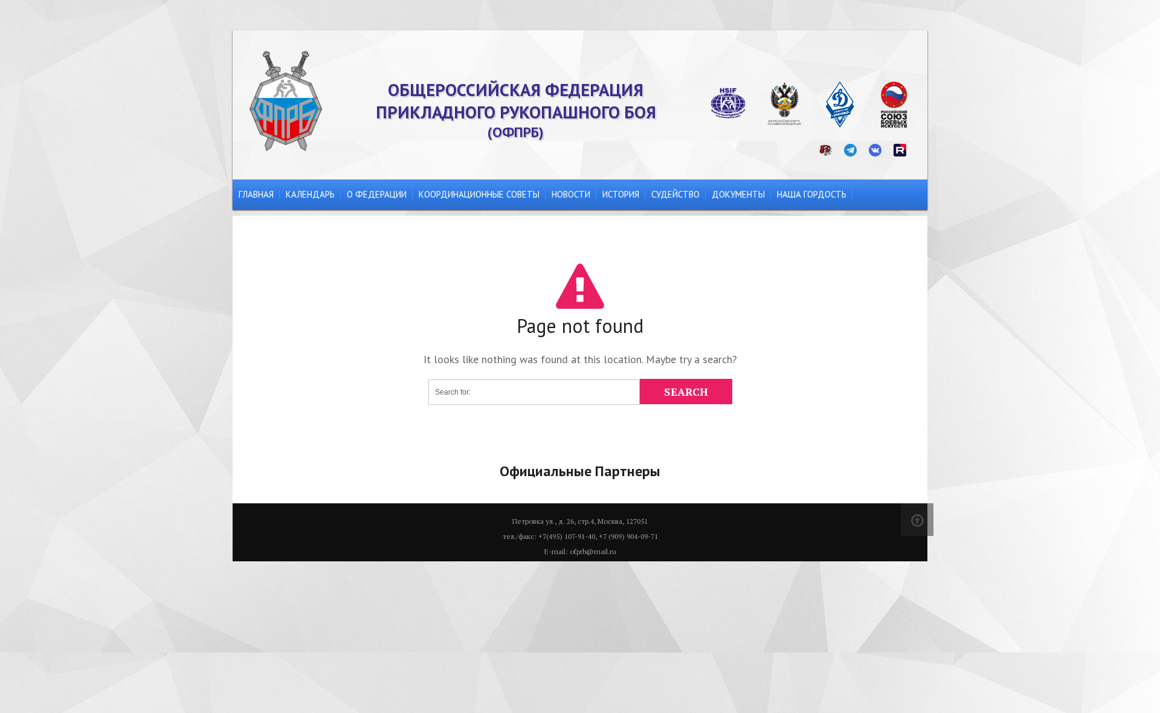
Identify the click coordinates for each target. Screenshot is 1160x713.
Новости (571, 194)
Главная (256, 194)
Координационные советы (479, 194)
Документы (738, 194)
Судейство (675, 194)
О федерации (377, 194)
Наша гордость (811, 194)
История (620, 194)
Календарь (310, 194)
